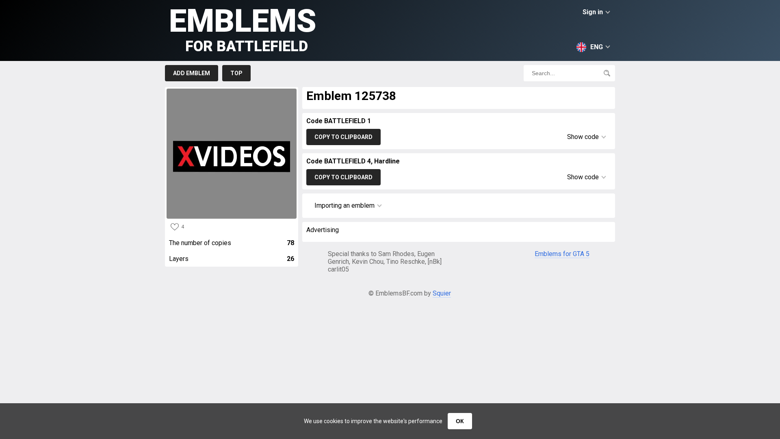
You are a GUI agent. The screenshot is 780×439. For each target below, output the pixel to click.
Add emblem (191, 73)
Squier (442, 293)
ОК (460, 421)
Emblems (242, 28)
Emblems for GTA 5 (562, 254)
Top (236, 73)
